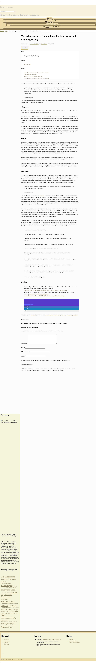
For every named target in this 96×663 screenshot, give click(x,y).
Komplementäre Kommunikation (9, 603)
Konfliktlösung (13, 606)
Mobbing (10, 609)
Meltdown (5, 609)
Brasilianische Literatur (52, 24)
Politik (70, 642)
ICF (9, 592)
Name (23, 347)
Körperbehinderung (6, 607)
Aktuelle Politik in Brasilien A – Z (51, 26)
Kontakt (6, 642)
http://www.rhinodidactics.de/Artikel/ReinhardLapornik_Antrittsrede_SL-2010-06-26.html (45, 290)
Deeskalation (3, 587)
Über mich (6, 644)
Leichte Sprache (15, 607)
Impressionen (50, 21)
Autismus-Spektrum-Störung (8, 580)
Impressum (6, 639)
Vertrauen (63, 315)
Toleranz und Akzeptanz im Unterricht (33, 76)
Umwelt (75, 642)
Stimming (2, 620)
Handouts (33, 315)
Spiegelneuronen (4, 618)
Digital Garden (49, 27)
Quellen (50, 18)
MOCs (50, 27)
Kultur (78, 642)
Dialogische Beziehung (5, 589)
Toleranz (58, 315)
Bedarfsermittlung (6, 583)
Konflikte (4, 606)
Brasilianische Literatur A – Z (54, 24)
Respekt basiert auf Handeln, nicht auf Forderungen (36, 78)
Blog (6, 31)
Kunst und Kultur (50, 23)
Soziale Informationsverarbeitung (8, 617)
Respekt (54, 315)
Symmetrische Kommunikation (7, 623)
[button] (28, 304)
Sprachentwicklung (12, 618)
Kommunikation (8, 601)
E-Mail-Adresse (25, 352)
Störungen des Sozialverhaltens (9, 621)
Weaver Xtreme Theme (17, 659)
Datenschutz (7, 641)
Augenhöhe (10, 577)
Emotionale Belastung (5, 590)
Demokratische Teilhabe (11, 587)
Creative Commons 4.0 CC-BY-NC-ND (51, 639)
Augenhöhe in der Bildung (30, 74)
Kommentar (24, 343)
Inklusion (13, 593)
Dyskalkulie (13, 589)
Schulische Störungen (12, 613)
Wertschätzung (27, 64)
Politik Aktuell (49, 22)
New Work (3, 611)
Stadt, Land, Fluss (49, 21)
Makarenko (41, 195)
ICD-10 (6, 592)
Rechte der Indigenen (51, 20)
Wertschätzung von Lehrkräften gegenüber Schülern (36, 72)
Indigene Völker (49, 19)
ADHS (3, 577)
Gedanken (49, 18)
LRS (2, 609)
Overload (8, 611)
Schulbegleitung (4, 613)
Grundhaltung (48, 315)
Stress (6, 620)
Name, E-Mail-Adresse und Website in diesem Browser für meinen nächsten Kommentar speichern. (46, 360)
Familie (2, 592)
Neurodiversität (15, 609)
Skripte (3, 615)
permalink (75, 315)
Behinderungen (6, 586)
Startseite (2, 31)
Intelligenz (4, 599)
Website (23, 356)
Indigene (71, 639)
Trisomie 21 (8, 624)
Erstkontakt (13, 590)
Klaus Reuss (6, 7)
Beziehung (14, 586)
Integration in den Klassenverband (6, 596)
